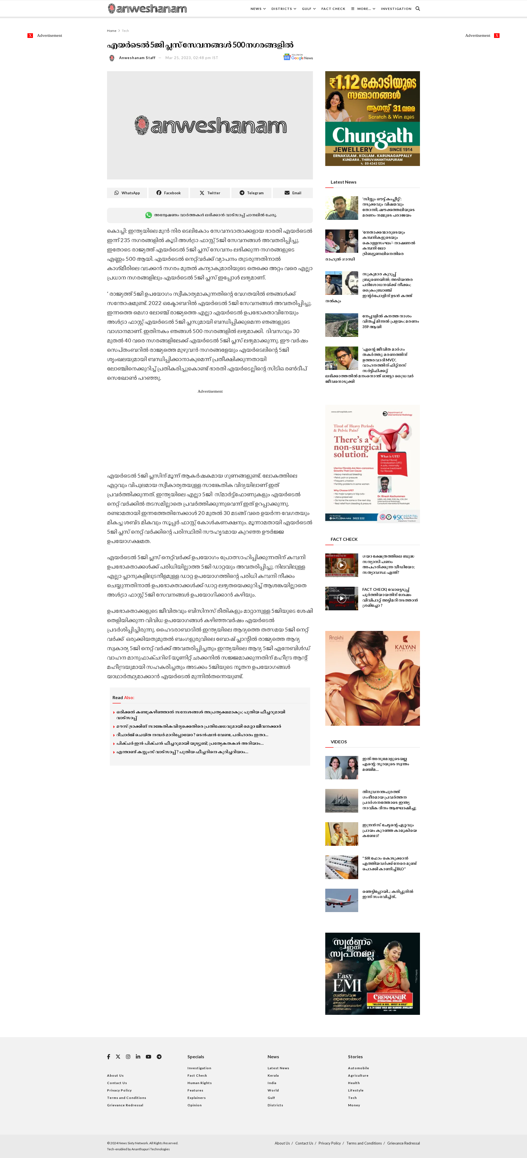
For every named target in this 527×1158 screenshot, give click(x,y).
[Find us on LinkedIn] (138, 1057)
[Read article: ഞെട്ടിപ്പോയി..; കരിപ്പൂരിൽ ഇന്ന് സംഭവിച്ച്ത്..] (341, 900)
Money (354, 1105)
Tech (125, 31)
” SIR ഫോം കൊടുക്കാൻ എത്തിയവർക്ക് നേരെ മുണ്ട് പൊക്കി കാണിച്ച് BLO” (389, 863)
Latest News (278, 1068)
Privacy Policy (119, 1090)
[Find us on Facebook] (108, 1057)
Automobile (358, 1068)
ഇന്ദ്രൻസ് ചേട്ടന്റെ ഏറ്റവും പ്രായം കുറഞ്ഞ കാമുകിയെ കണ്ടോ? (389, 830)
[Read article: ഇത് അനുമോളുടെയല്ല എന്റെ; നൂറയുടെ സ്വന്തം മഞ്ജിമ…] (341, 768)
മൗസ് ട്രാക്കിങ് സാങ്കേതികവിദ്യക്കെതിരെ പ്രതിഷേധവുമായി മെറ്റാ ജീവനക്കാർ (198, 726)
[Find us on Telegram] (159, 1057)
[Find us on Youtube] (148, 1057)
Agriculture (358, 1075)
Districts (281, 9)
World (273, 1090)
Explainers (196, 1098)
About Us (115, 1075)
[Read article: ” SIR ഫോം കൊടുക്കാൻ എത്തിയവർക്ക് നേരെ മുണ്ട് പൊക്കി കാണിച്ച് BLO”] (341, 867)
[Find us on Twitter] (118, 1057)
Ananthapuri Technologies (150, 1149)
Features (195, 1090)
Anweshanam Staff (137, 58)
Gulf (307, 9)
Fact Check (333, 9)
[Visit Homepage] (147, 8)
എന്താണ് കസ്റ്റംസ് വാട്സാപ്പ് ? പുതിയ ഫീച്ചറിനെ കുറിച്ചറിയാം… (182, 751)
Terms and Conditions (126, 1098)
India (272, 1083)
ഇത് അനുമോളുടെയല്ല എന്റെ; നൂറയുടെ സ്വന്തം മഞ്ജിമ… (385, 764)
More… (364, 9)
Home (111, 31)
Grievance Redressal (125, 1105)
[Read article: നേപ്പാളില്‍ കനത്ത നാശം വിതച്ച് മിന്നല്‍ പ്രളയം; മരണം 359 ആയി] (341, 325)
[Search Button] (418, 8)
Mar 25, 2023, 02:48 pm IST (192, 58)
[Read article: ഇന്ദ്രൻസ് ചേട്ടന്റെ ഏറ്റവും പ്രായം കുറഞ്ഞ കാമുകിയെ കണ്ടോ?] (341, 834)
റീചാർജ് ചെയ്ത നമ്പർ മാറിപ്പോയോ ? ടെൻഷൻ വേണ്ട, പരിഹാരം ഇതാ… (192, 734)
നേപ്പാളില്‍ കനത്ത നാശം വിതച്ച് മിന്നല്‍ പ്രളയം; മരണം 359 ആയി (390, 321)
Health (354, 1083)
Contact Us (117, 1083)
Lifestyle (356, 1090)
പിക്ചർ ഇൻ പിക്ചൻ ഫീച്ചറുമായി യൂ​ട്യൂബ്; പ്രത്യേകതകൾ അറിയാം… (190, 743)
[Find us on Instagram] (128, 1057)
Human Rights (199, 1083)
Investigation (396, 9)
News (256, 9)
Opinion (194, 1105)
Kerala (273, 1075)
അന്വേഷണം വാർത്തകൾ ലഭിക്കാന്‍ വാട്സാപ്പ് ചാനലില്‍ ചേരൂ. (215, 214)
